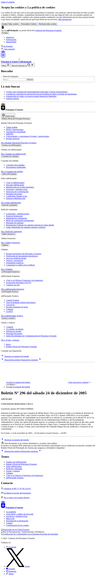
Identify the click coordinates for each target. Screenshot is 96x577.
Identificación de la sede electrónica (20, 187)
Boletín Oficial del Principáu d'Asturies (21, 347)
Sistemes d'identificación (15, 198)
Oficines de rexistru (13, 331)
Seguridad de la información (17, 521)
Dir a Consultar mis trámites (12, 171)
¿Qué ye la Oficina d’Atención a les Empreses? (24, 280)
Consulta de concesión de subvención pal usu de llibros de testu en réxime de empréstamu (41, 94)
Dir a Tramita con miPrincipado (13, 154)
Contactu (9, 309)
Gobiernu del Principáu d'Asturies (48, 30)
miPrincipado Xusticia (15, 478)
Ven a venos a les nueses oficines (17, 498)
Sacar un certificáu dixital (16, 258)
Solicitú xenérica (12, 98)
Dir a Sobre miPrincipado (11, 203)
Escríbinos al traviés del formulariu (17, 493)
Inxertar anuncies (13, 138)
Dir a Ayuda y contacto (10, 340)
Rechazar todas (47, 24)
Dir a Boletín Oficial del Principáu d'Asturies (18, 143)
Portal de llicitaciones (14, 216)
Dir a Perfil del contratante (11, 231)
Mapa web (10, 519)
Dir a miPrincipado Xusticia (12, 316)
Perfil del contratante (14, 469)
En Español (8, 46)
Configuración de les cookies (17, 525)
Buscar (30, 79)
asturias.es (10, 37)
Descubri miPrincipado (15, 185)
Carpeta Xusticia (12, 300)
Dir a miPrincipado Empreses (12, 289)
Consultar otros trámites (15, 165)
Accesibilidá (11, 512)
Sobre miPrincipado (14, 466)
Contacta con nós (13, 285)
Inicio (8, 344)
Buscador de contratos (15, 223)
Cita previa (10, 305)
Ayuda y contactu (13, 471)
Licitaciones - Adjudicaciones (17, 214)
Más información (65, 19)
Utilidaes (9, 473)
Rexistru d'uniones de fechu (17, 307)
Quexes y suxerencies (14, 260)
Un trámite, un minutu (14, 329)
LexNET (9, 311)
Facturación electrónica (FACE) (18, 283)
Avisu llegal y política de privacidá (19, 514)
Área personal (9, 49)
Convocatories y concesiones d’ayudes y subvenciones (27, 136)
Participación (11, 39)
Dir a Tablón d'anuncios (10, 243)
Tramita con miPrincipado (16, 462)
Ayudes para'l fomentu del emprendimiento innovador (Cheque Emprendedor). (37, 92)
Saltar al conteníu (8, 2)
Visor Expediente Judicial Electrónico (21, 302)
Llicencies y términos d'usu (16, 189)
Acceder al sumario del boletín (47, 382)
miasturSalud (11, 42)
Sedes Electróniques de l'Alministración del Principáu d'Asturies (31, 336)
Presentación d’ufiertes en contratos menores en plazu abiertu (30, 225)
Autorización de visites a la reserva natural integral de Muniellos (31, 96)
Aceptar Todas (10, 24)
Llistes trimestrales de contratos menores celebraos (26, 227)
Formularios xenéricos (15, 263)
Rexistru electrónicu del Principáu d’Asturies (23, 254)
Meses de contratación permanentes (20, 220)
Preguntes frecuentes (14, 334)
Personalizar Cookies (28, 24)
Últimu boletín (11, 127)
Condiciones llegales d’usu (16, 196)
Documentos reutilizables (16, 167)
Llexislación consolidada (16, 132)
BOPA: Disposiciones (14, 129)
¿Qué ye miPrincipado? (15, 183)
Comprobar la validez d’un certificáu (20, 265)
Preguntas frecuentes (14, 194)
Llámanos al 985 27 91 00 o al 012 (17, 489)
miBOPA (9, 134)
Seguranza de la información (17, 192)
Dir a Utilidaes (6, 269)
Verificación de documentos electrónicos (22, 256)
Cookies (9, 523)
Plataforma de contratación (16, 218)
